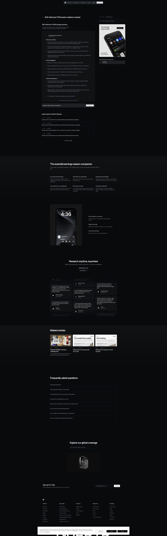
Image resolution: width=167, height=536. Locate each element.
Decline (111, 531)
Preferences (100, 531)
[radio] (79, 267)
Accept (122, 531)
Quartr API (72, 96)
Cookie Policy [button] (75, 530)
